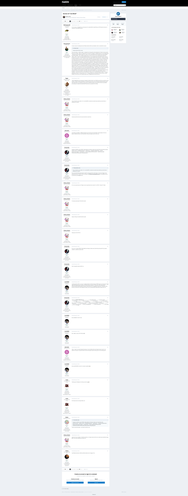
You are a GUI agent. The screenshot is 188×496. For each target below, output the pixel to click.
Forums (63, 7)
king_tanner (123, 32)
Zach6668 (67, 281)
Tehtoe (66, 450)
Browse (76, 5)
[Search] (125, 5)
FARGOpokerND (66, 25)
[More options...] (108, 25)
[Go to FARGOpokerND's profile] (67, 31)
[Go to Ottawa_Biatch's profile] (67, 104)
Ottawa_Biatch (67, 98)
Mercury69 (69, 16)
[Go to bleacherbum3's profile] (67, 48)
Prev (65, 21)
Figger (66, 78)
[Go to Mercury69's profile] (64, 17)
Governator (66, 147)
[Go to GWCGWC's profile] (67, 135)
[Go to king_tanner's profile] (120, 32)
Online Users (76, 7)
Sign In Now (96, 482)
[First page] (63, 21)
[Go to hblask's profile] (67, 422)
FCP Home (64, 5)
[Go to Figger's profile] (67, 84)
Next (79, 21)
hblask (66, 417)
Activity (80, 5)
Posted (75, 43)
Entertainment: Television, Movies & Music (78, 17)
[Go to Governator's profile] (67, 152)
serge (67, 379)
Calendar (67, 7)
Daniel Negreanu (70, 5)
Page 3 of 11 (86, 21)
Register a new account (75, 482)
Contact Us (94, 494)
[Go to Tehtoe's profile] (67, 457)
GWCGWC (67, 130)
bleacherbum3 (67, 43)
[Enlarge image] (94, 174)
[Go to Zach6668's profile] (67, 288)
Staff (71, 7)
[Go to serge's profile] (67, 385)
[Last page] (81, 21)
